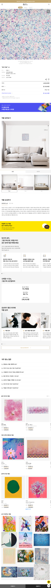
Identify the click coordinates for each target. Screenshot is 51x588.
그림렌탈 (20, 7)
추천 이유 (11, 203)
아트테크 (25, 7)
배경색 (38, 171)
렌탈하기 (38, 586)
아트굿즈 (30, 7)
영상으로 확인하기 (25, 348)
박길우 (7, 70)
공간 (13, 171)
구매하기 (12, 586)
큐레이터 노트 (5, 203)
